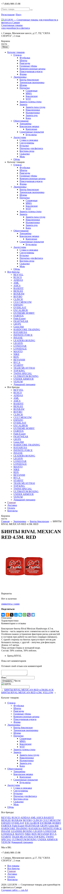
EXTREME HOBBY (24, 313)
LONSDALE (20, 348)
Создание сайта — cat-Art (14, 890)
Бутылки (24, 145)
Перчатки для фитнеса (31, 148)
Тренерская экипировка (32, 82)
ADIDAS (18, 280)
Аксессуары (19, 137)
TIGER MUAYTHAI (24, 368)
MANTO (18, 351)
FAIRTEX (18, 315)
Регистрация (7, 14)
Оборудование (21, 121)
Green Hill (18, 326)
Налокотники (33, 112)
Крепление (31, 129)
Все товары (13, 865)
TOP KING (19, 370)
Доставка (12, 505)
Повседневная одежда (31, 71)
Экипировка (19, 77)
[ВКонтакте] (3, 615)
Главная (11, 502)
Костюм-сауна (27, 151)
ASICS (16, 285)
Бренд (10, 655)
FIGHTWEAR (20, 321)
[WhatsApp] (24, 615)
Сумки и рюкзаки (29, 140)
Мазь (22, 156)
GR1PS (17, 324)
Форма (23, 74)
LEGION (18, 343)
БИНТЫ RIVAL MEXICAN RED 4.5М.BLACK (29, 689)
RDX (16, 357)
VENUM (18, 381)
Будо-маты (31, 134)
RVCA (16, 362)
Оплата (11, 508)
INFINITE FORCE (23, 335)
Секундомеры (27, 143)
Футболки (25, 57)
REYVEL (18, 274)
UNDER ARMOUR (23, 379)
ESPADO (18, 304)
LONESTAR (19, 346)
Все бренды (13, 272)
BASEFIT (18, 288)
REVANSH (19, 359)
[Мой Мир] (16, 615)
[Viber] (29, 615)
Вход (18, 14)
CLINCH (18, 299)
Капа (28, 118)
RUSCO (17, 277)
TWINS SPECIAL (22, 373)
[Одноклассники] (7, 615)
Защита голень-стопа (30, 101)
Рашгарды (25, 63)
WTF (28, 99)
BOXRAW (18, 294)
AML (16, 283)
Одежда (17, 55)
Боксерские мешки (29, 126)
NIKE (16, 354)
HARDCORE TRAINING (26, 329)
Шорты (23, 60)
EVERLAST (19, 307)
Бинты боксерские (29, 79)
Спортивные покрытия (32, 132)
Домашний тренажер (24, 384)
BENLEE (18, 291)
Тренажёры (25, 123)
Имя (3, 677)
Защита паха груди (35, 107)
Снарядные (31, 90)
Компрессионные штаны (32, 68)
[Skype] (20, 615)
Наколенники (33, 110)
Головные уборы (28, 66)
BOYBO (17, 296)
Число (17, 680)
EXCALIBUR (20, 310)
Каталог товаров (16, 52)
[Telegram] (33, 615)
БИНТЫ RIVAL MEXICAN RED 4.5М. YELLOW (27, 692)
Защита (23, 104)
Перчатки (25, 88)
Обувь (16, 159)
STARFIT (18, 365)
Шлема (23, 85)
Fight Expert (19, 318)
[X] (11, 615)
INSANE (18, 337)
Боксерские (32, 96)
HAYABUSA (20, 332)
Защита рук (32, 115)
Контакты (12, 510)
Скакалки (25, 154)
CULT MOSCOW (22, 302)
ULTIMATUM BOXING (26, 376)
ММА (29, 93)
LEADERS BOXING (24, 340)
